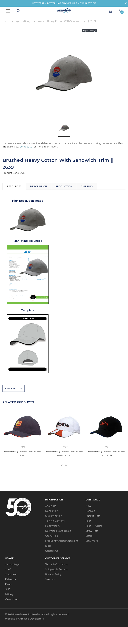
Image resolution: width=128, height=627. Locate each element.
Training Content (54, 520)
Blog (48, 545)
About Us (50, 505)
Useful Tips (51, 535)
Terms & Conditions (56, 564)
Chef (7, 569)
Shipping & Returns (56, 569)
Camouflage (12, 564)
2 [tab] (66, 465)
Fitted (8, 584)
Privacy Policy (53, 574)
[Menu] (8, 11)
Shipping (87, 186)
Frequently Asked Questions (61, 540)
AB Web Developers (32, 618)
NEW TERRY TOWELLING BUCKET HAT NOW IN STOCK (64, 3)
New (88, 505)
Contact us (26, 146)
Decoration (51, 510)
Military (9, 594)
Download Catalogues (58, 530)
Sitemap (50, 579)
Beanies (90, 510)
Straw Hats (92, 530)
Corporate (10, 574)
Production (64, 186)
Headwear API (53, 525)
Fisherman (11, 579)
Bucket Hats (93, 515)
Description (38, 186)
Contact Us (13, 388)
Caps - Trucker (94, 525)
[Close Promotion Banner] (125, 3)
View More (92, 540)
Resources (14, 186)
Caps (88, 520)
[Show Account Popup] (110, 11)
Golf (7, 589)
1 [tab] (62, 465)
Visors (89, 535)
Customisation (53, 515)
